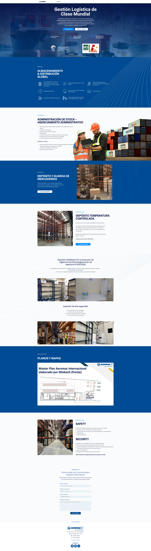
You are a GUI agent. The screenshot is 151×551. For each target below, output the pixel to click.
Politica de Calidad (75, 522)
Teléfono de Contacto (64, 489)
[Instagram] (78, 546)
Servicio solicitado (64, 494)
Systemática (73, 1)
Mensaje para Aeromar (64, 499)
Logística (58, 1)
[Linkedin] (72, 546)
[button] (39, 384)
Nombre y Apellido (64, 483)
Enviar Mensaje (75, 513)
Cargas (52, 1)
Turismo (65, 1)
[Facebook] (75, 546)
